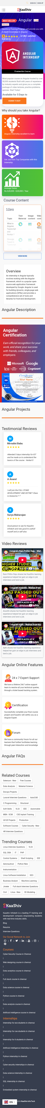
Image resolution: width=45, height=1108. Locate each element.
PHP (22, 852)
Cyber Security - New (30, 826)
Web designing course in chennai (17, 962)
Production (23, 820)
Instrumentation (10, 869)
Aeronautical (8, 864)
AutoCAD (34, 797)
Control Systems (10, 858)
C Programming (9, 803)
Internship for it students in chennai (18, 1039)
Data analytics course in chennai (17, 971)
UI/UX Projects (9, 820)
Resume (6, 927)
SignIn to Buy (14, 101)
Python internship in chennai (15, 1056)
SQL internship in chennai (14, 1081)
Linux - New (15, 892)
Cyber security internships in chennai (18, 1065)
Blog (5, 923)
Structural (24, 803)
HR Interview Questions (13, 831)
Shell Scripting (27, 858)
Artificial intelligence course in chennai (19, 1012)
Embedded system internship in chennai (20, 1090)
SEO (31, 875)
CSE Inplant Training (25, 814)
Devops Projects (10, 792)
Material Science (26, 786)
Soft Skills (7, 809)
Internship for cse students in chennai (19, 1031)
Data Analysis (9, 786)
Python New (23, 864)
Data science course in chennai (16, 987)
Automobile (35, 809)
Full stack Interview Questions (25, 886)
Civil (5, 892)
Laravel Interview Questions (14, 797)
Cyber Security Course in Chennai (17, 954)
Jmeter (6, 886)
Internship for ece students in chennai (19, 1023)
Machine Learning (29, 881)
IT (15, 852)
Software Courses (10, 826)
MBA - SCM (8, 814)
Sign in (33, 3)
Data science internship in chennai (17, 1073)
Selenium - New (9, 780)
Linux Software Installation (14, 875)
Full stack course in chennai (15, 979)
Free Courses (25, 780)
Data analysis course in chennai (16, 1004)
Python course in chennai (13, 996)
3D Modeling (29, 892)
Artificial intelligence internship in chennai (20, 1048)
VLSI (18, 809)
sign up (40, 3)
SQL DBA (7, 852)
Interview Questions (11, 931)
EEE (25, 809)
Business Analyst (10, 881)
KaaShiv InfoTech (28, 1101)
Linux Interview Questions (14, 847)
